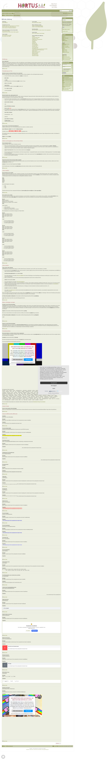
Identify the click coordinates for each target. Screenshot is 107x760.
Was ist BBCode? (5, 22)
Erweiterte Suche (65, 31)
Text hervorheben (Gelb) (36, 37)
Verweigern (54, 385)
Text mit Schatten (34, 44)
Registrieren (34, 630)
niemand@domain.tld (12, 290)
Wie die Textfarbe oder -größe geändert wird (9, 26)
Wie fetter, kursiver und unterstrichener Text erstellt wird (10, 25)
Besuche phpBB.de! (20, 275)
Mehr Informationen (17, 359)
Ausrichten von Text (35, 38)
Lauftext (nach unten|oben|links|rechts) (38, 49)
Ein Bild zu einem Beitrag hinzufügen (37, 25)
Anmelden (28, 630)
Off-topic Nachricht (35, 53)
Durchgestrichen (34, 40)
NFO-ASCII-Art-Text (35, 54)
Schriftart (33, 36)
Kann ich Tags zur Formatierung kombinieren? (9, 27)
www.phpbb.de (55, 283)
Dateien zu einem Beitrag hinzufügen (37, 26)
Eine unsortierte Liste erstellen (6, 35)
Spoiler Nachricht (34, 50)
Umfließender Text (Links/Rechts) (37, 39)
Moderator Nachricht (35, 52)
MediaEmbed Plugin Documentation (39, 401)
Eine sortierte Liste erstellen (6, 36)
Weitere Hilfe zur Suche (66, 29)
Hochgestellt (34, 42)
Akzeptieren (28, 359)
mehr (53, 388)
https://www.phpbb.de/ (20, 281)
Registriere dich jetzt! (65, 71)
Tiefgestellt (33, 41)
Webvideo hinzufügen (35, 55)
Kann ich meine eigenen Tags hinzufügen (38, 33)
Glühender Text (34, 43)
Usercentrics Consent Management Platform (24, 362)
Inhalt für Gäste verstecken (36, 51)
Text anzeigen (6, 608)
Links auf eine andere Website (36, 22)
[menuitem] (4, 13)
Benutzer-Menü (66, 62)
